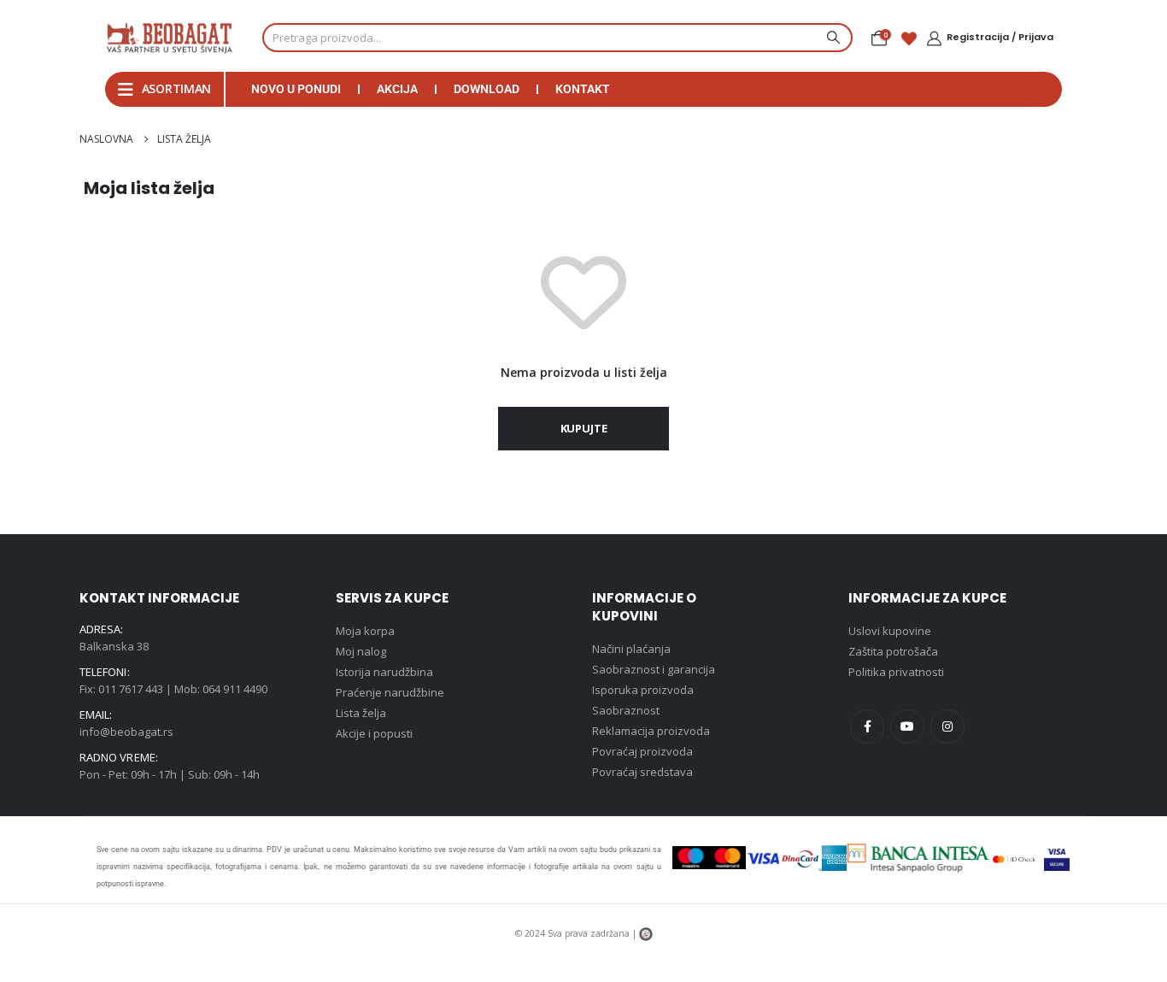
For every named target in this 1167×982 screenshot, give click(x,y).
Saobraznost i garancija (653, 669)
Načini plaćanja (631, 648)
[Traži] (831, 37)
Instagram (947, 726)
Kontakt (582, 89)
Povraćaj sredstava (642, 771)
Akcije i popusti (374, 733)
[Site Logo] (169, 37)
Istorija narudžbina (384, 671)
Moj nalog (361, 651)
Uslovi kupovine (889, 630)
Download (486, 89)
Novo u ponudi (296, 89)
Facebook (867, 726)
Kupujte (583, 428)
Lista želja (361, 712)
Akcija (397, 89)
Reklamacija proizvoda (651, 730)
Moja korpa (365, 630)
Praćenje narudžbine (390, 692)
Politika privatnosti (896, 671)
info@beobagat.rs (126, 731)
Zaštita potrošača (893, 651)
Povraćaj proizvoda (642, 751)
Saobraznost (626, 710)
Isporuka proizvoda (643, 689)
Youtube (907, 726)
